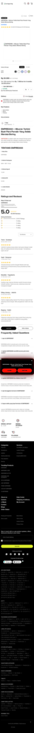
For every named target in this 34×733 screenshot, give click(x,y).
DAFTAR (24, 370)
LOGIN (9, 370)
